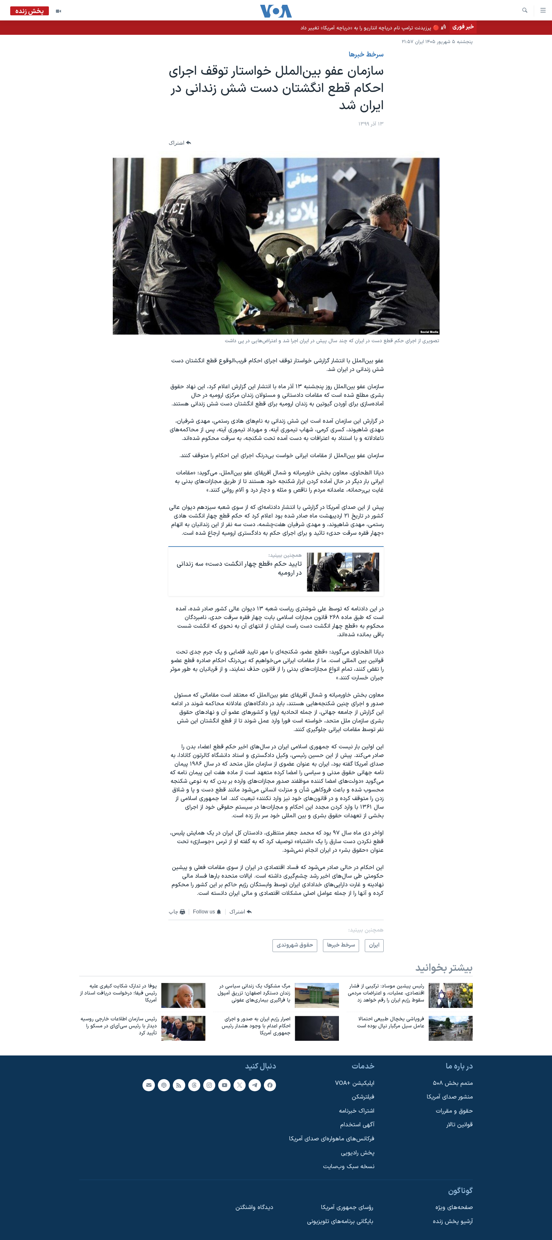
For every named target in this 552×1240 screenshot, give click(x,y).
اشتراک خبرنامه (356, 1111)
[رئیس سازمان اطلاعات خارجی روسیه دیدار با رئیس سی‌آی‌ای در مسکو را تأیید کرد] (183, 1028)
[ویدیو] (58, 11)
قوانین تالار (459, 1125)
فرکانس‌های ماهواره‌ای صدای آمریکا (331, 1139)
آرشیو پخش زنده (453, 1221)
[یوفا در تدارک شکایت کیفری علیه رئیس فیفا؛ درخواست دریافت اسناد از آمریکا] (183, 995)
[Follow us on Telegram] (255, 1085)
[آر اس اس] (179, 1085)
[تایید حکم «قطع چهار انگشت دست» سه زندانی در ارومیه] (343, 571)
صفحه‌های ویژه (454, 1207)
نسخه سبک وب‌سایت (348, 1166)
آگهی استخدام (357, 1125)
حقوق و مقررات (454, 1111)
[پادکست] (164, 1085)
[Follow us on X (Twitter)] (240, 1085)
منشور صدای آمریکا (450, 1097)
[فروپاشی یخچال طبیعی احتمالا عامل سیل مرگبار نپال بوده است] (451, 1028)
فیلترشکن (363, 1097)
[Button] (180, 143)
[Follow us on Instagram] (209, 1085)
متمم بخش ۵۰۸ (453, 1083)
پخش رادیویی (357, 1152)
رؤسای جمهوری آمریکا (347, 1207)
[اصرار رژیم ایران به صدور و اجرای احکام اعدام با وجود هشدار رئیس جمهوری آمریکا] (317, 1028)
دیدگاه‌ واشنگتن (254, 1207)
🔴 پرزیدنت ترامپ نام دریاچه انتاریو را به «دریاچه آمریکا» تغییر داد (370, 28)
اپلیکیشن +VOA (354, 1083)
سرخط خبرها (366, 55)
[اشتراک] (148, 1085)
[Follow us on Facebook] (270, 1085)
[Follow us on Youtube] (224, 1085)
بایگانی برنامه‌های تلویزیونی (340, 1221)
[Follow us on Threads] (194, 1085)
